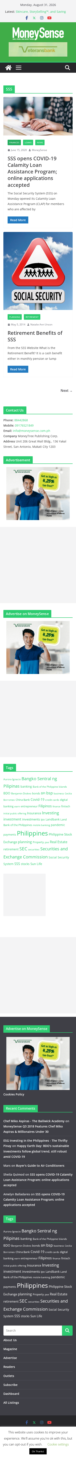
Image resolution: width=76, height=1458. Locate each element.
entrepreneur (29, 806)
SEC (23, 849)
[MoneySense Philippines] (8, 68)
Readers (9, 1367)
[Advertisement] (38, 565)
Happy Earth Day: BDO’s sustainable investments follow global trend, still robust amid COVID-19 (36, 1151)
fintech (65, 806)
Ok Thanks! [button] (38, 1451)
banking (26, 786)
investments (31, 819)
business (59, 793)
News (40, 142)
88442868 (21, 420)
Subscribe (10, 1385)
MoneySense (39, 150)
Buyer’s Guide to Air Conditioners (40, 1166)
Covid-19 (37, 799)
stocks (25, 864)
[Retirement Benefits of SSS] (38, 271)
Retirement (32, 316)
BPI (43, 793)
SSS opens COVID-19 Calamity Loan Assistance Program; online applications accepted (32, 171)
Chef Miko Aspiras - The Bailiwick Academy (34, 1121)
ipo (43, 819)
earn (17, 806)
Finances (14, 142)
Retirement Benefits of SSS (35, 336)
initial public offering (14, 813)
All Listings (11, 1403)
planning (25, 842)
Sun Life (36, 864)
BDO (6, 793)
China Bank (23, 800)
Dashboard (11, 1394)
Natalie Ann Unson (41, 324)
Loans (28, 142)
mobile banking (41, 825)
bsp (49, 792)
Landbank (53, 819)
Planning (14, 316)
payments (9, 834)
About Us (10, 1340)
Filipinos (45, 806)
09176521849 (24, 425)
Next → (67, 390)
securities (33, 849)
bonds (36, 793)
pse (47, 842)
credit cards (52, 800)
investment (12, 819)
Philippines (32, 833)
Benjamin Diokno (21, 793)
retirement (11, 849)
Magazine (10, 1349)
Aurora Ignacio (12, 779)
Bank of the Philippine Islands (50, 786)
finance (56, 806)
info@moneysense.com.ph (31, 431)
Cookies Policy (13, 1094)
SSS (17, 863)
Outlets (8, 1376)
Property (38, 842)
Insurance (34, 813)
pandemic (58, 825)
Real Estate (58, 842)
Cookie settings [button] (58, 1444)
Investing (50, 812)
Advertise (10, 1358)
